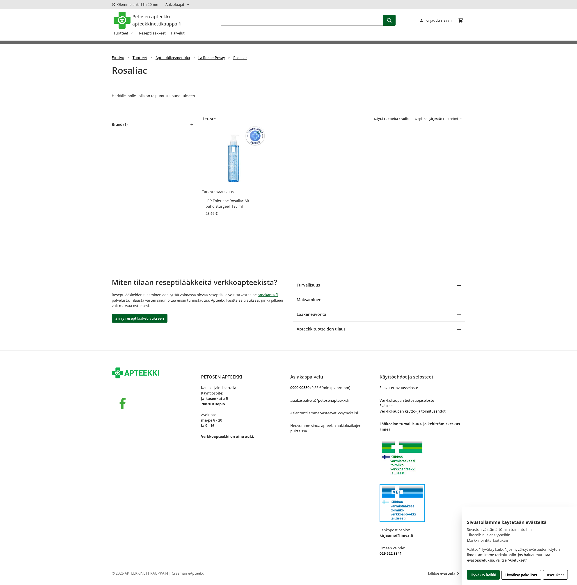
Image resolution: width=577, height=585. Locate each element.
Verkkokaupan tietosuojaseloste (407, 400)
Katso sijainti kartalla (218, 387)
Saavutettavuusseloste (399, 387)
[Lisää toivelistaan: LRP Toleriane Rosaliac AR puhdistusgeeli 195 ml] (258, 132)
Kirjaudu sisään (439, 20)
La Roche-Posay (211, 57)
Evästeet (387, 405)
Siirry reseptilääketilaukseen (139, 318)
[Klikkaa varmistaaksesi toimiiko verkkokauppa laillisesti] (422, 458)
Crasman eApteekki (188, 573)
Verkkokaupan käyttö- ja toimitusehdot (413, 411)
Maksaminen (309, 299)
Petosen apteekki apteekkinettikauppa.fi (156, 20)
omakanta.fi (268, 294)
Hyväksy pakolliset (521, 574)
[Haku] (389, 20)
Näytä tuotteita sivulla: (392, 119)
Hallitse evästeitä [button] (441, 573)
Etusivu (118, 57)
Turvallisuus (308, 285)
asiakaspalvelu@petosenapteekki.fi (319, 400)
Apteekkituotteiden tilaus (321, 329)
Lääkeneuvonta (311, 314)
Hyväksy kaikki (483, 574)
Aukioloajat (174, 4)
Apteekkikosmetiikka (173, 57)
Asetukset (555, 574)
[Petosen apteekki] (154, 373)
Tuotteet (121, 33)
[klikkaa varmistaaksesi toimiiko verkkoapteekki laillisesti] (422, 503)
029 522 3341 (391, 553)
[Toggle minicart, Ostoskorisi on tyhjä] (460, 20)
